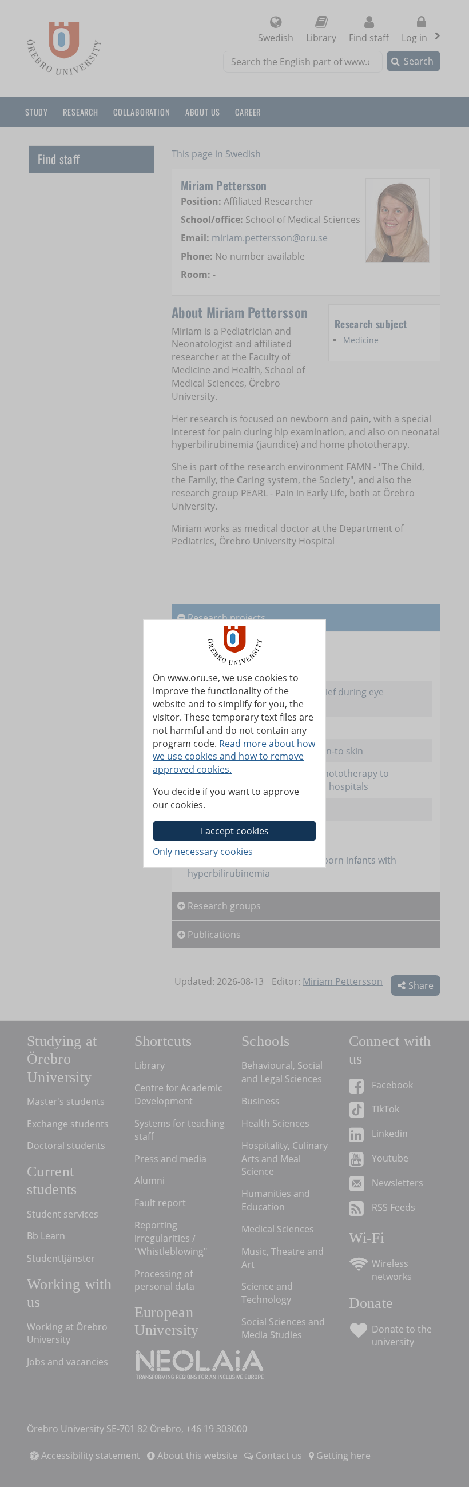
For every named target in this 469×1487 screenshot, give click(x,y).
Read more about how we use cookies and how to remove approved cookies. (234, 756)
